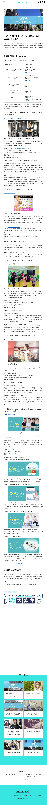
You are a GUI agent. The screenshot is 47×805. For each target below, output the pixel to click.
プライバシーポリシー (36, 796)
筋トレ (8, 774)
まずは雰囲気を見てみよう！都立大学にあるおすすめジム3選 (13, 753)
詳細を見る (27, 72)
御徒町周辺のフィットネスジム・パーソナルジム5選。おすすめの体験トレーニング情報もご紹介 (13, 695)
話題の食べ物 (12, 777)
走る (14, 774)
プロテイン (22, 777)
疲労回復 (39, 774)
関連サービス (26, 798)
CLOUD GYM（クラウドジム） (11, 414)
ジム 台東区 (9, 591)
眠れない (36, 777)
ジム (5, 591)
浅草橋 (14, 591)
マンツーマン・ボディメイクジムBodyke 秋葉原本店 (15, 118)
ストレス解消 (30, 774)
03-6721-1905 (12, 453)
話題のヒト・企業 (23, 779)
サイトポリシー (24, 796)
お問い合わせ (8, 796)
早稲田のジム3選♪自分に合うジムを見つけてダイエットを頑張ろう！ (13, 714)
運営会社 (15, 796)
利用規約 (19, 798)
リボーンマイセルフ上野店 (9, 193)
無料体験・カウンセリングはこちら (23, 563)
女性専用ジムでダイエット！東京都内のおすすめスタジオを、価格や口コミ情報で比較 (33, 695)
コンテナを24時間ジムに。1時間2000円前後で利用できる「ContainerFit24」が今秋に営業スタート (13, 733)
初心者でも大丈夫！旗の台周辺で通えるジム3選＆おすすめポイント (33, 714)
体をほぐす (21, 774)
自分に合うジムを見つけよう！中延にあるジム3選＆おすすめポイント (33, 732)
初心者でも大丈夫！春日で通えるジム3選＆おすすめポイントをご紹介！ (33, 753)
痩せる (29, 777)
